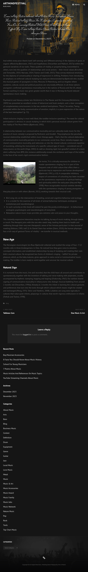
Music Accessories (10, 488)
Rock (5, 520)
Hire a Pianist (62, 565)
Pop (4, 516)
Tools (5, 525)
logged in (27, 334)
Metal (5, 474)
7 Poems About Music (12, 369)
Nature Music (8, 511)
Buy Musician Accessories (13, 355)
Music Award (8, 493)
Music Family (8, 497)
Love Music (7, 470)
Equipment (7, 447)
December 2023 (9, 391)
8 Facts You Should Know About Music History (22, 359)
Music (5, 479)
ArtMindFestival (14, 3)
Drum (5, 442)
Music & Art (8, 483)
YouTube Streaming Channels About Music (20, 378)
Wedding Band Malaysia (49, 565)
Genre (5, 451)
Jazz (4, 460)
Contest (6, 433)
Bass (5, 419)
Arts (5, 414)
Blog (7, 303)
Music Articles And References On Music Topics (22, 373)
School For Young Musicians (15, 364)
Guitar (5, 456)
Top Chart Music (10, 530)
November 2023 (10, 396)
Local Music (8, 465)
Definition (7, 437)
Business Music (9, 428)
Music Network (9, 506)
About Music (8, 410)
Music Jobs (7, 502)
